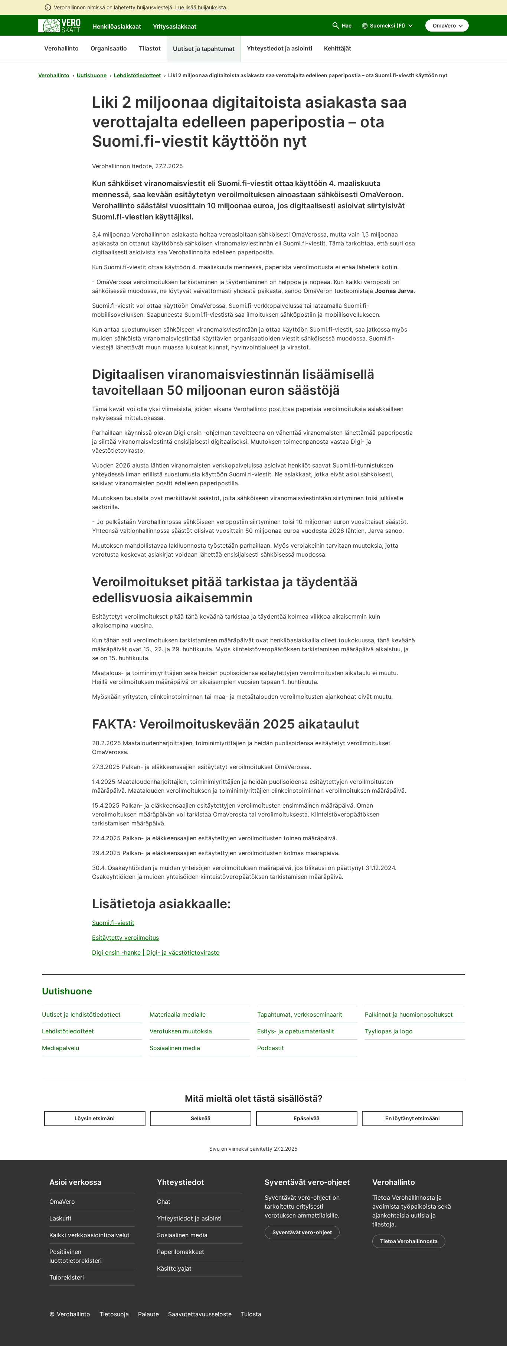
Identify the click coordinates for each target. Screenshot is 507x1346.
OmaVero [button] (445, 25)
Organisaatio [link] (109, 48)
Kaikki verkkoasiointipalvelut (89, 1235)
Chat (163, 1201)
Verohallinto (61, 48)
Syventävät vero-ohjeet (302, 1232)
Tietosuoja (114, 1314)
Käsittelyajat (174, 1268)
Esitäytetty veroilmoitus (125, 937)
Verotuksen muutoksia (181, 1031)
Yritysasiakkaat (174, 26)
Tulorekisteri (66, 1277)
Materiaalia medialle (178, 1014)
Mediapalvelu (60, 1048)
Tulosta (251, 1314)
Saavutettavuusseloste (200, 1314)
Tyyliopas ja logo (389, 1031)
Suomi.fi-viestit (113, 922)
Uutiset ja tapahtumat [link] (204, 48)
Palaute (148, 1314)
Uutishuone (92, 75)
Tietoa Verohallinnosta (409, 1241)
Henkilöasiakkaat (116, 26)
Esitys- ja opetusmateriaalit (295, 1031)
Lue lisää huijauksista (200, 7)
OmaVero (62, 1201)
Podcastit (270, 1048)
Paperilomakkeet (180, 1251)
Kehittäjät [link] (337, 48)
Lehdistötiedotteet (137, 75)
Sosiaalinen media (175, 1048)
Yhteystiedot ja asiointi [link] (279, 48)
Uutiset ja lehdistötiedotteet (81, 1014)
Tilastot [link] (150, 48)
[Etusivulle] (59, 25)
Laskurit (60, 1218)
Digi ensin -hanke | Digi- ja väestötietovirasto (156, 952)
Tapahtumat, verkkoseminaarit (299, 1014)
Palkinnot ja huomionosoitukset (409, 1014)
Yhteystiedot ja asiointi (189, 1218)
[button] (94, 1118)
